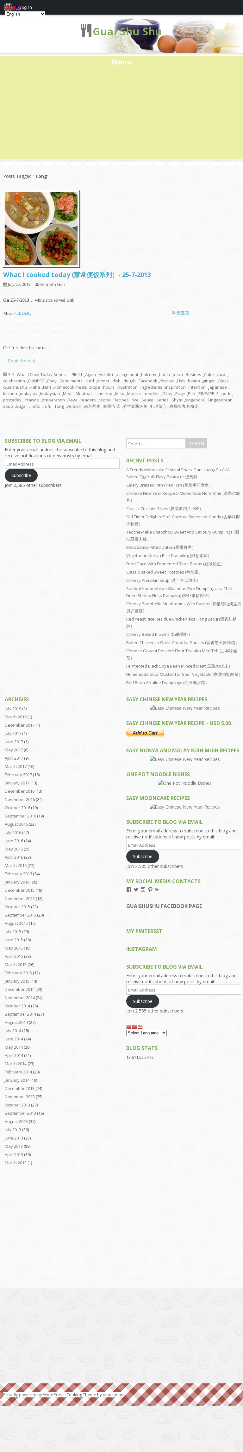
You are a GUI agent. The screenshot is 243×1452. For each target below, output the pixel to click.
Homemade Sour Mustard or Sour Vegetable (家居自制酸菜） (184, 674)
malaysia (28, 393)
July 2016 (13, 832)
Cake (209, 374)
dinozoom (112, 1394)
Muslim (134, 393)
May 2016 (14, 849)
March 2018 (16, 717)
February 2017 (18, 774)
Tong (59, 406)
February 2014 (18, 1072)
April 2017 (14, 758)
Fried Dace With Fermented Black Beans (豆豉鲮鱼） (175, 564)
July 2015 (13, 931)
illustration (127, 387)
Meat (68, 393)
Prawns (31, 400)
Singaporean (220, 400)
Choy (52, 381)
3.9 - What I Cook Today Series (37, 374)
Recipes (121, 400)
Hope (95, 387)
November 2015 (20, 898)
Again (90, 374)
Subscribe (21, 475)
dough (129, 381)
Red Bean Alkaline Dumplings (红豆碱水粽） (167, 682)
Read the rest (21, 361)
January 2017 (17, 783)
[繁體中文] (135, 1026)
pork (225, 393)
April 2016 (14, 857)
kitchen (10, 393)
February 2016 (18, 874)
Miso (119, 393)
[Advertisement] (121, 114)
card (221, 374)
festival (167, 381)
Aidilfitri (106, 374)
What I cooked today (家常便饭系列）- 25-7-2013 (77, 274)
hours (109, 387)
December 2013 (19, 1088)
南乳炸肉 (92, 406)
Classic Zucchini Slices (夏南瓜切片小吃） (164, 508)
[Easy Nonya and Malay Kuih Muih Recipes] (185, 759)
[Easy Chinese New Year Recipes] (185, 708)
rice (135, 400)
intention (197, 387)
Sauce (147, 400)
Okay (167, 393)
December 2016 (19, 791)
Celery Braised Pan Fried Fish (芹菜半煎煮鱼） (169, 485)
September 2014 (20, 1014)
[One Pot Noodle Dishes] (185, 783)
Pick (192, 393)
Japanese (218, 387)
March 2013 (16, 1163)
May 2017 (14, 750)
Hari (47, 387)
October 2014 (17, 1006)
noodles (151, 393)
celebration (14, 381)
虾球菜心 (158, 406)
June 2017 (14, 741)
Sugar (21, 406)
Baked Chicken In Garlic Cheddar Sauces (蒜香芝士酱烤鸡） (182, 642)
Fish (181, 381)
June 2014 (14, 1039)
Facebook (148, 381)
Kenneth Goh (52, 284)
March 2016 (16, 865)
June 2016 (14, 841)
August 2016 (16, 824)
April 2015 (14, 956)
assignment (127, 374)
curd (89, 381)
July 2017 (13, 733)
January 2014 (17, 1080)
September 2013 (20, 1113)
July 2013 (13, 1130)
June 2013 (14, 1138)
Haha (35, 387)
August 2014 (16, 1022)
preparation (53, 400)
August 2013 (16, 1121)
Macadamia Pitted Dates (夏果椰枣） (161, 547)
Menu (121, 61)
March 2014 (16, 1063)
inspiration (175, 387)
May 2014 (14, 1047)
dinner (103, 381)
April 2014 (14, 1055)
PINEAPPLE (208, 393)
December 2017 (19, 725)
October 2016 (17, 807)
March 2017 (16, 766)
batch (164, 374)
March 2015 (16, 964)
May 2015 (14, 948)
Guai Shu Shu (127, 31)
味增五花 (180, 313)
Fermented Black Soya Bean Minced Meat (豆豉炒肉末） (179, 666)
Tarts (35, 406)
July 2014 (13, 1030)
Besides (193, 374)
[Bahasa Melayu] (140, 1026)
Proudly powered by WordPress (34, 1394)
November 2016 (20, 799)
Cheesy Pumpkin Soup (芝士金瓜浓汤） (163, 580)
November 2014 (20, 997)
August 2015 (16, 923)
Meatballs (85, 393)
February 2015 (18, 973)
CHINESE (36, 381)
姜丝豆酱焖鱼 (135, 406)
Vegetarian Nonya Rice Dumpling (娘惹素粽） (169, 555)
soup (8, 406)
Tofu (47, 406)
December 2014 (19, 989)
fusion (194, 381)
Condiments (71, 381)
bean (178, 374)
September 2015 (20, 915)
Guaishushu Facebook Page (164, 906)
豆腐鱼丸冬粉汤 (184, 406)
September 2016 (20, 816)
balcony (148, 374)
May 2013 (14, 1146)
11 (80, 374)
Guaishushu (15, 387)
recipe (105, 400)
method (104, 393)
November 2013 (20, 1096)
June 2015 (14, 940)
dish (116, 381)
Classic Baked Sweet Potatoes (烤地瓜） (164, 572)
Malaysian (50, 393)
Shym (176, 400)
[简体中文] (129, 1026)
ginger (209, 381)
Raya (73, 400)
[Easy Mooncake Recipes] (185, 807)
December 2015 (19, 890)
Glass (223, 381)
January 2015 (17, 981)
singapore (195, 400)
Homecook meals (70, 387)
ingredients (151, 387)
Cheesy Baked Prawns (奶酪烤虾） (159, 634)
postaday (12, 400)
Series (162, 400)
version (74, 406)
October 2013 (17, 1105)
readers (88, 400)
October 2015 (17, 907)
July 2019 (13, 708)
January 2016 (17, 882)
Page (180, 393)
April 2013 (14, 1154)
